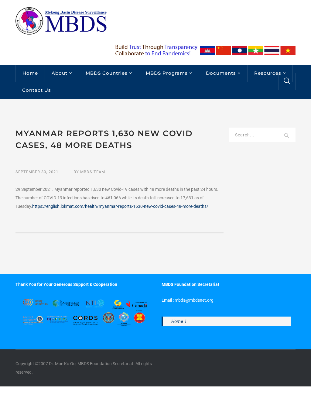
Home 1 (179, 321)
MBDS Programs (167, 73)
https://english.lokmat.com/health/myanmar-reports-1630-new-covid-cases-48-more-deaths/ (120, 206)
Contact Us (36, 90)
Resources (267, 73)
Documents (221, 73)
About (59, 73)
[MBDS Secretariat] (61, 20)
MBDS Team (92, 172)
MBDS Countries (107, 73)
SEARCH (287, 135)
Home (30, 73)
